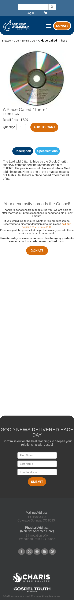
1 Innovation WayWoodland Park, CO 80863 (37, 537)
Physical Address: (37, 527)
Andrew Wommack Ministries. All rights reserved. (36, 596)
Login (30, 13)
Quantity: (9, 127)
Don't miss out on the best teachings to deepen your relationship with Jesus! (37, 443)
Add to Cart (44, 127)
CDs (16, 40)
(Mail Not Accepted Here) (37, 531)
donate (37, 250)
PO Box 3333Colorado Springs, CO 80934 (37, 518)
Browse (6, 40)
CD (17, 113)
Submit (37, 482)
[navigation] (30, 13)
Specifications (47, 151)
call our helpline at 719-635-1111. (46, 225)
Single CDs (28, 40)
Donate (62, 26)
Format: (8, 113)
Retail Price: (11, 120)
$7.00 (24, 120)
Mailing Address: (37, 512)
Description (22, 151)
